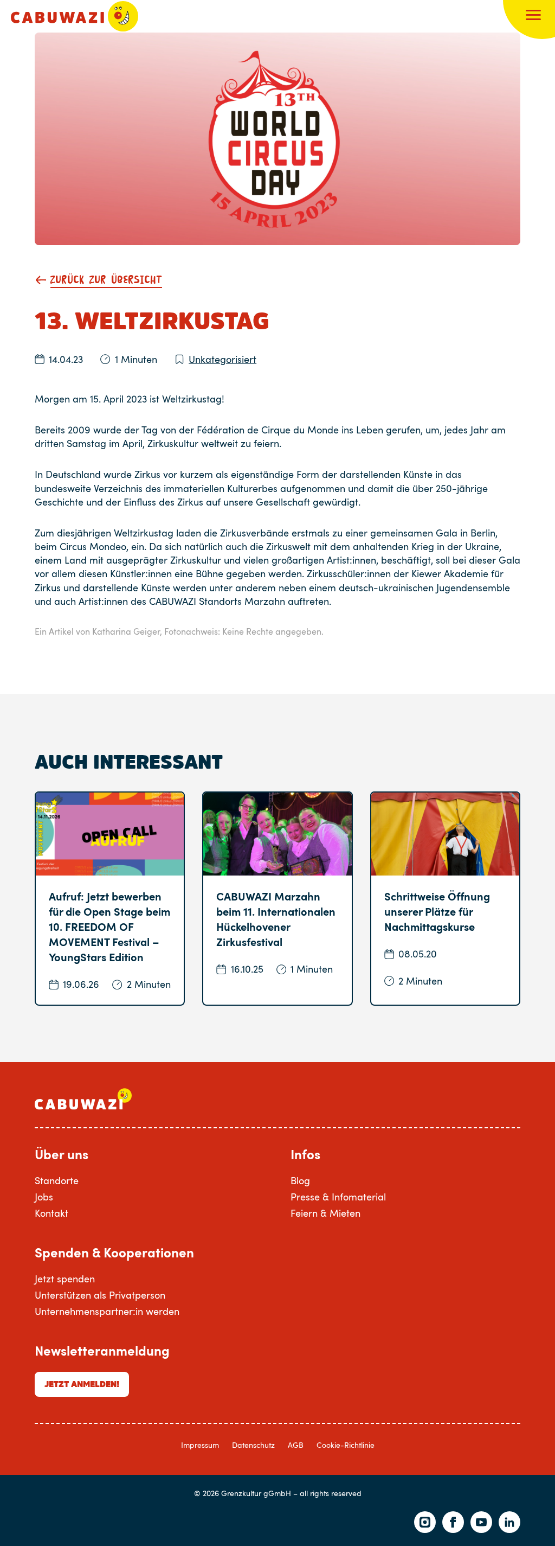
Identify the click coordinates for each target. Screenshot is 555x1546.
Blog (300, 1180)
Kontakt (51, 1212)
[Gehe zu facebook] (453, 1522)
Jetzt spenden (65, 1278)
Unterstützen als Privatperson (100, 1294)
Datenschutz (253, 1445)
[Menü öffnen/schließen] (533, 16)
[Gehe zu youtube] (481, 1522)
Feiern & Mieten (325, 1212)
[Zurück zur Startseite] (74, 16)
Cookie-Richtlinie (346, 1445)
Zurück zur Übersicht (106, 280)
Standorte (57, 1180)
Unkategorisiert (222, 359)
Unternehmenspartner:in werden (107, 1311)
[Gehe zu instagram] (425, 1522)
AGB (296, 1445)
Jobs (44, 1196)
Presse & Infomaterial (338, 1196)
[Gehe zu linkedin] (509, 1522)
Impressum (200, 1445)
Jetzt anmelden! (81, 1383)
